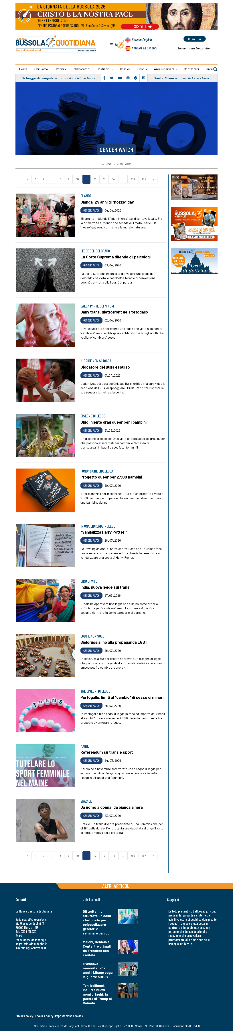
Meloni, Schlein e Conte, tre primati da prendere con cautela (97, 948)
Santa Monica (165, 78)
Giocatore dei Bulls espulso (105, 366)
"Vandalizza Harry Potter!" (103, 531)
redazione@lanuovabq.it (30, 940)
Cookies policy (44, 1016)
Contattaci (191, 69)
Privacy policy (24, 1016)
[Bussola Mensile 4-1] (194, 187)
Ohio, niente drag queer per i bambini (113, 422)
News (142, 39)
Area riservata (164, 69)
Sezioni (59, 69)
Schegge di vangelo (38, 78)
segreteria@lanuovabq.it (31, 944)
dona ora (194, 39)
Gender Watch (116, 149)
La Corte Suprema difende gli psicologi (115, 256)
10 (77, 179)
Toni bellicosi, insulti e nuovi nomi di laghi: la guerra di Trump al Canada (97, 994)
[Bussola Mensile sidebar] (194, 224)
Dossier (125, 69)
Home (23, 69)
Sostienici (103, 69)
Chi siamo (41, 69)
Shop (141, 69)
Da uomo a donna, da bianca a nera (111, 807)
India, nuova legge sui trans (104, 587)
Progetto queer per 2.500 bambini (111, 476)
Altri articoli (116, 886)
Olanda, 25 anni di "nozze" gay (107, 201)
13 (104, 179)
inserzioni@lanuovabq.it (30, 948)
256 (133, 179)
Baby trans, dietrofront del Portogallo (114, 311)
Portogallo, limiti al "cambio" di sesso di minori (121, 697)
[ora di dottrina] (194, 261)
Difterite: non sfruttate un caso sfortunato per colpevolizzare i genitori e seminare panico (97, 922)
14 (113, 179)
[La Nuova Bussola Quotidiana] (55, 44)
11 (86, 179)
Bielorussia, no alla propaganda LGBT (113, 642)
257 (144, 179)
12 (95, 179)
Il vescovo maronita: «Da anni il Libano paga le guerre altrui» (98, 970)
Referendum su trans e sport (106, 752)
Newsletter (194, 48)
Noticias (144, 48)
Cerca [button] (209, 69)
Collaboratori (81, 69)
